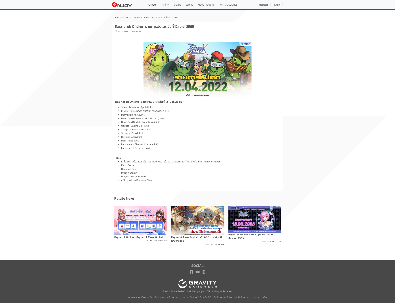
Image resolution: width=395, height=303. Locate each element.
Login (277, 4)
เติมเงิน (189, 4)
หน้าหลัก (153, 4)
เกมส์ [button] (164, 4)
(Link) (149, 107)
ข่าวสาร (177, 4)
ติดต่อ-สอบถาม (206, 4)
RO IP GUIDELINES (228, 4)
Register (263, 4)
